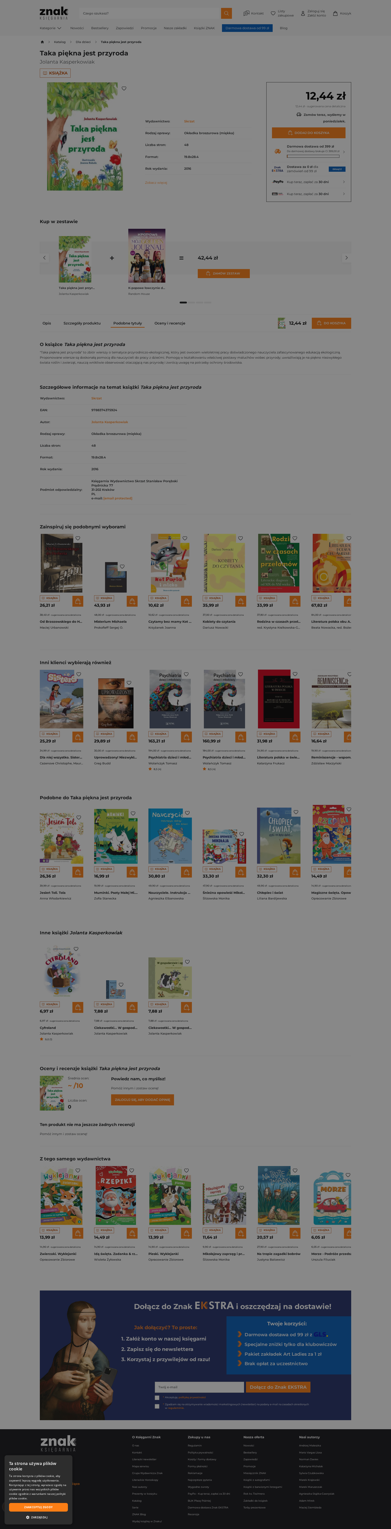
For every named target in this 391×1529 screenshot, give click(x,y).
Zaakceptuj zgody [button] (38, 1507)
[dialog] (38, 1489)
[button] (38, 1517)
